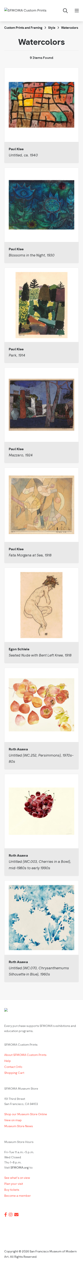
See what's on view (17, 1178)
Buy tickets (11, 1190)
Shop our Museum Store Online (25, 1114)
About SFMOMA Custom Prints (25, 1055)
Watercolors (69, 28)
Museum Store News (18, 1126)
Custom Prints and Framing (23, 28)
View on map (13, 1120)
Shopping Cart (14, 1073)
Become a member (17, 1196)
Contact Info (13, 1067)
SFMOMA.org (19, 1167)
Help (7, 1061)
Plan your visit (13, 1184)
